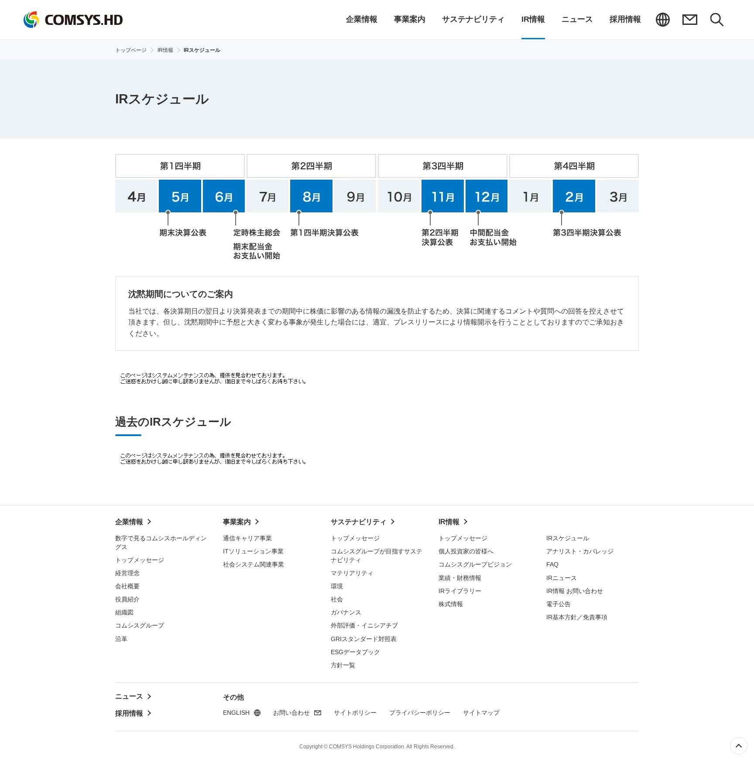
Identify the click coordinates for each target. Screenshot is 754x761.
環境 (337, 586)
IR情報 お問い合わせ (574, 590)
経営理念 (127, 573)
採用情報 (129, 713)
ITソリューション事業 (253, 551)
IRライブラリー (460, 590)
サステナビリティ (359, 522)
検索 (716, 19)
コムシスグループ (139, 625)
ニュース (129, 696)
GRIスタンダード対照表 (364, 638)
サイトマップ (481, 712)
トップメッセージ (139, 559)
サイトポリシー (355, 712)
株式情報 (451, 604)
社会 (337, 599)
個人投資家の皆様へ (466, 551)
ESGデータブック (355, 651)
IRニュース (561, 577)
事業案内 (237, 522)
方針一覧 (343, 665)
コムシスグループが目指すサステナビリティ (376, 555)
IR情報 (449, 522)
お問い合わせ (689, 19)
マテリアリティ (352, 573)
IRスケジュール (567, 538)
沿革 (121, 638)
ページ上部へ (738, 745)
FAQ (552, 564)
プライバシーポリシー (419, 712)
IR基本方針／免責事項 (576, 617)
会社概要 (127, 586)
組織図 (124, 612)
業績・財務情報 (460, 577)
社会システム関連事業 (253, 564)
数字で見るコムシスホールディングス (161, 542)
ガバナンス (346, 612)
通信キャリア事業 (247, 538)
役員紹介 (127, 599)
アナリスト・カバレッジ (579, 551)
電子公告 (558, 604)
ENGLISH (662, 19)
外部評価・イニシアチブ (364, 625)
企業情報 (129, 522)
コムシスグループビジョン (475, 564)
